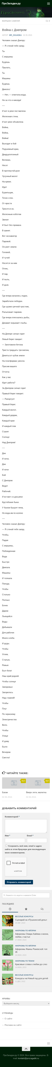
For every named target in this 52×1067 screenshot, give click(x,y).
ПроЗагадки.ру (11, 3)
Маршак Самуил (11, 21)
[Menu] (48, 3)
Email (30, 835)
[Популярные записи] (26, 909)
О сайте (8, 1018)
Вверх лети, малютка (36, 792)
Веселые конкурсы (24, 917)
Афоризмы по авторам (25, 931)
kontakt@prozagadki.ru (28, 1058)
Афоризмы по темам (24, 961)
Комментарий (12, 817)
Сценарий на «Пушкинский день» (31, 920)
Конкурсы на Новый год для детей (31, 978)
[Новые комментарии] (42, 909)
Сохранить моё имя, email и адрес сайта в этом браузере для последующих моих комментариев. (25, 849)
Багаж (5, 792)
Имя (7, 835)
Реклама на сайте (13, 1025)
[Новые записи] (10, 909)
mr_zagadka (15, 35)
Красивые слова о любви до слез (31, 964)
